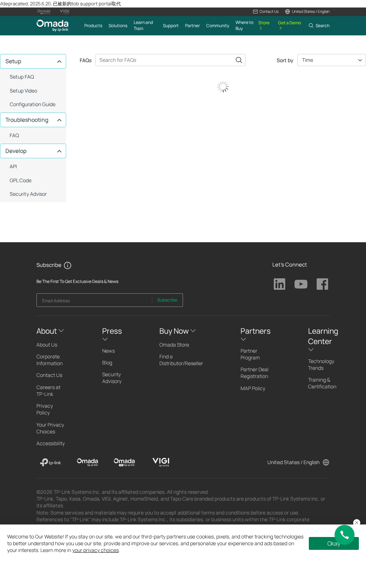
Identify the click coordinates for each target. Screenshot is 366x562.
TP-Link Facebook (322, 284)
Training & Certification (322, 383)
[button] (266, 11)
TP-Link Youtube (301, 284)
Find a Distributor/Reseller (181, 360)
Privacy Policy (44, 409)
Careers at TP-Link (48, 390)
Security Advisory (112, 377)
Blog (107, 362)
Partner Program (250, 354)
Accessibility (50, 443)
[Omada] (87, 462)
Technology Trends (321, 364)
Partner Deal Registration (254, 372)
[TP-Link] (50, 462)
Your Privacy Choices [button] (50, 428)
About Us (46, 344)
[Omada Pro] (124, 462)
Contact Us (49, 375)
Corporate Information (49, 360)
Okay (333, 543)
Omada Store (174, 344)
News (108, 350)
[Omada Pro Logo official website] (43, 12)
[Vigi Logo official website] (64, 12)
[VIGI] (161, 462)
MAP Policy (253, 388)
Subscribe (167, 300)
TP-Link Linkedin (279, 284)
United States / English (293, 462)
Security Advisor (28, 193)
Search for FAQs (239, 60)
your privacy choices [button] (95, 550)
